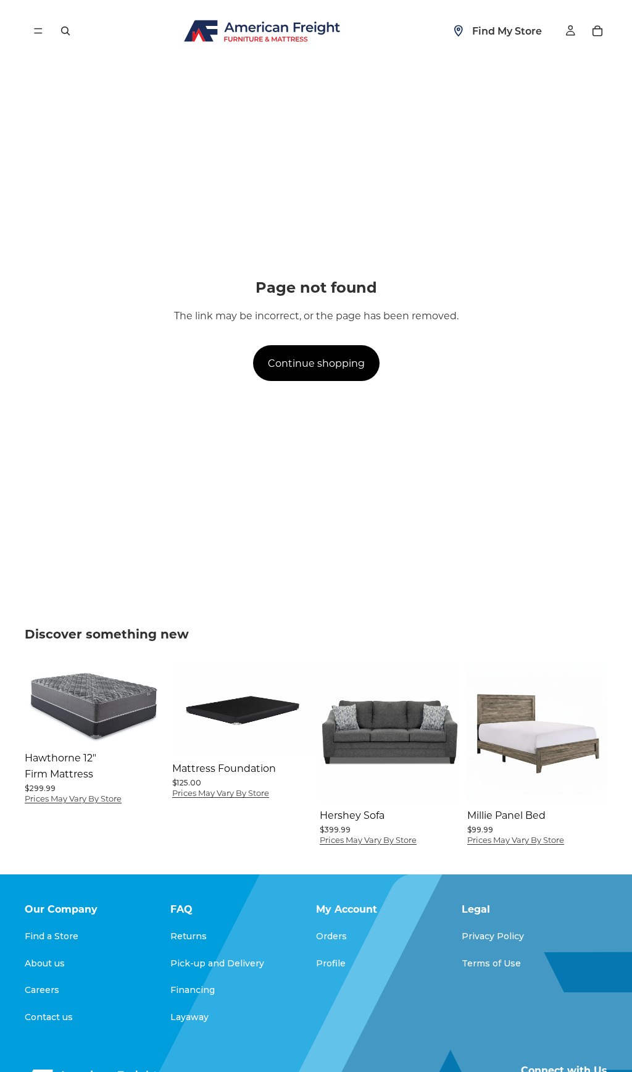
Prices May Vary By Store (73, 798)
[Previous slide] (185, 708)
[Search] (65, 30)
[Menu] (38, 30)
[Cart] (597, 30)
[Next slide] (298, 708)
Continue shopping (316, 362)
